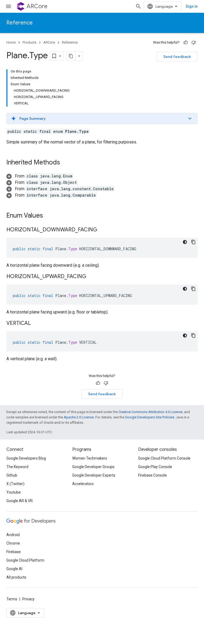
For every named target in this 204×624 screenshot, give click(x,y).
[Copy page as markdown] (71, 56)
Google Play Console (155, 467)
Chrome (13, 543)
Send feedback (177, 56)
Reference (19, 22)
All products (16, 577)
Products (29, 42)
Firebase (13, 552)
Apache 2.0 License (79, 417)
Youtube (13, 492)
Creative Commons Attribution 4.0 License (150, 412)
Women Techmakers (89, 458)
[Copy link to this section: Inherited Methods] (65, 163)
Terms (11, 599)
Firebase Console (152, 475)
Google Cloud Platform (25, 560)
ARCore (37, 6)
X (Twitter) (15, 484)
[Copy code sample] (193, 242)
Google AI (14, 569)
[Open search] (138, 6)
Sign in (192, 6)
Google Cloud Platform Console (164, 458)
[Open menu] (8, 6)
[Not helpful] (194, 42)
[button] (102, 118)
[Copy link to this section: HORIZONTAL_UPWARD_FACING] (91, 277)
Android (13, 535)
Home (11, 42)
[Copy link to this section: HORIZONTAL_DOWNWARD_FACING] (102, 230)
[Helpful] (186, 42)
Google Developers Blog (26, 458)
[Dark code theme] (185, 242)
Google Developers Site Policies (149, 417)
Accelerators (83, 484)
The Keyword (17, 467)
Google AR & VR (19, 501)
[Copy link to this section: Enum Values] (48, 216)
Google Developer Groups (93, 467)
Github (11, 475)
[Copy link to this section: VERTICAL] (36, 323)
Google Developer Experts (93, 475)
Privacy (28, 599)
